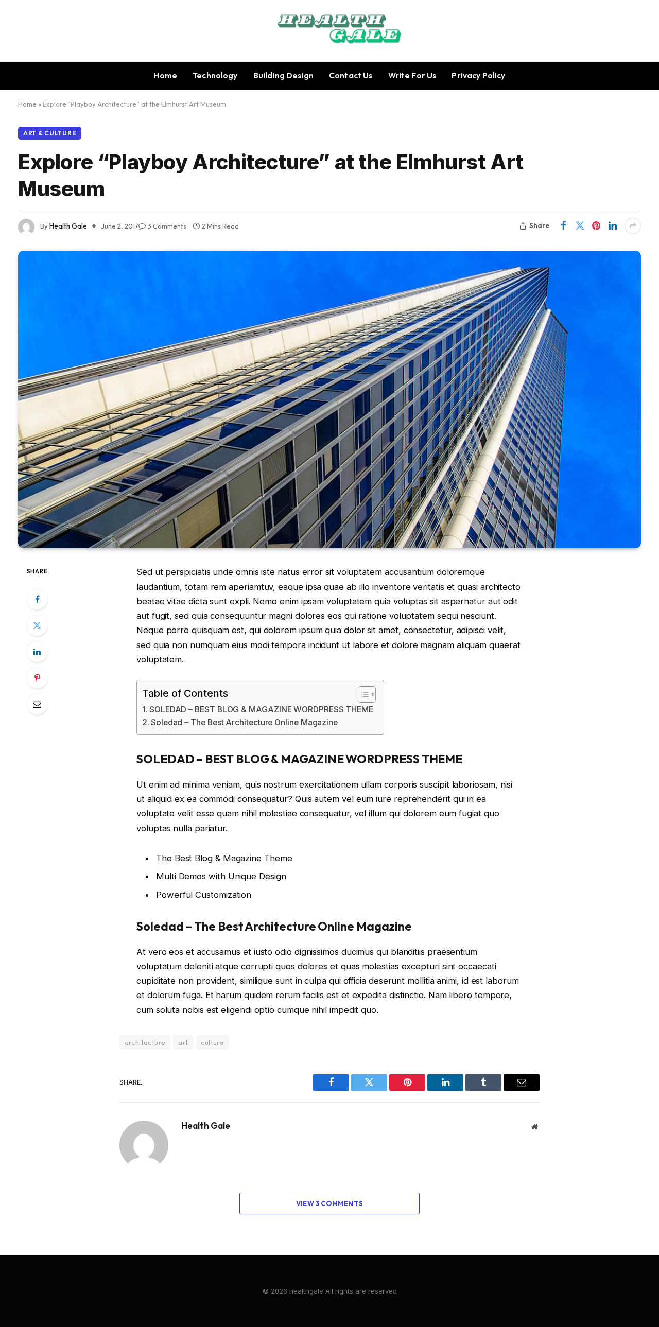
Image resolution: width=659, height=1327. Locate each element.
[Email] (37, 704)
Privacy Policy (478, 75)
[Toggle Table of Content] (361, 694)
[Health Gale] (330, 31)
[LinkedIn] (37, 651)
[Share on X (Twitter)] (579, 226)
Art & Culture (49, 133)
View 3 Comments (329, 1203)
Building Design (283, 75)
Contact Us (351, 75)
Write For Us (412, 75)
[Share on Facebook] (563, 226)
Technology (215, 75)
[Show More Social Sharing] (633, 226)
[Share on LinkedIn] (612, 226)
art (183, 1042)
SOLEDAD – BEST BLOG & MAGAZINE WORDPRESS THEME (261, 709)
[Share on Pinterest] (596, 226)
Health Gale (68, 226)
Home (165, 75)
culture (212, 1042)
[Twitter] (37, 625)
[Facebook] (37, 599)
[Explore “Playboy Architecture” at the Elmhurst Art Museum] (329, 400)
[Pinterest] (37, 678)
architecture (145, 1042)
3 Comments (167, 226)
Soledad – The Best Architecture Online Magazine (244, 722)
